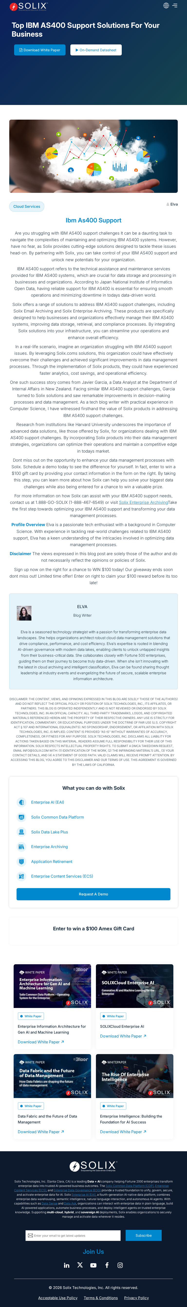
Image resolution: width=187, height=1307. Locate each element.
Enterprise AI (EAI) (47, 802)
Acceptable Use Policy (57, 1298)
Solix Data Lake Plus (49, 832)
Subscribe (144, 1235)
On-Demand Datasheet (98, 50)
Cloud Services (26, 206)
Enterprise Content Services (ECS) (62, 876)
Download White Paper (42, 50)
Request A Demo (93, 894)
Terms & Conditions (101, 1298)
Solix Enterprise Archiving (143, 502)
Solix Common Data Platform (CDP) (130, 1186)
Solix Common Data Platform (57, 817)
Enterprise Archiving (49, 846)
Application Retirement (51, 861)
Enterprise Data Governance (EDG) (77, 1190)
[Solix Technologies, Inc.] (42, 6)
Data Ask (70, 1203)
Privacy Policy (136, 1298)
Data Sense (49, 1203)
